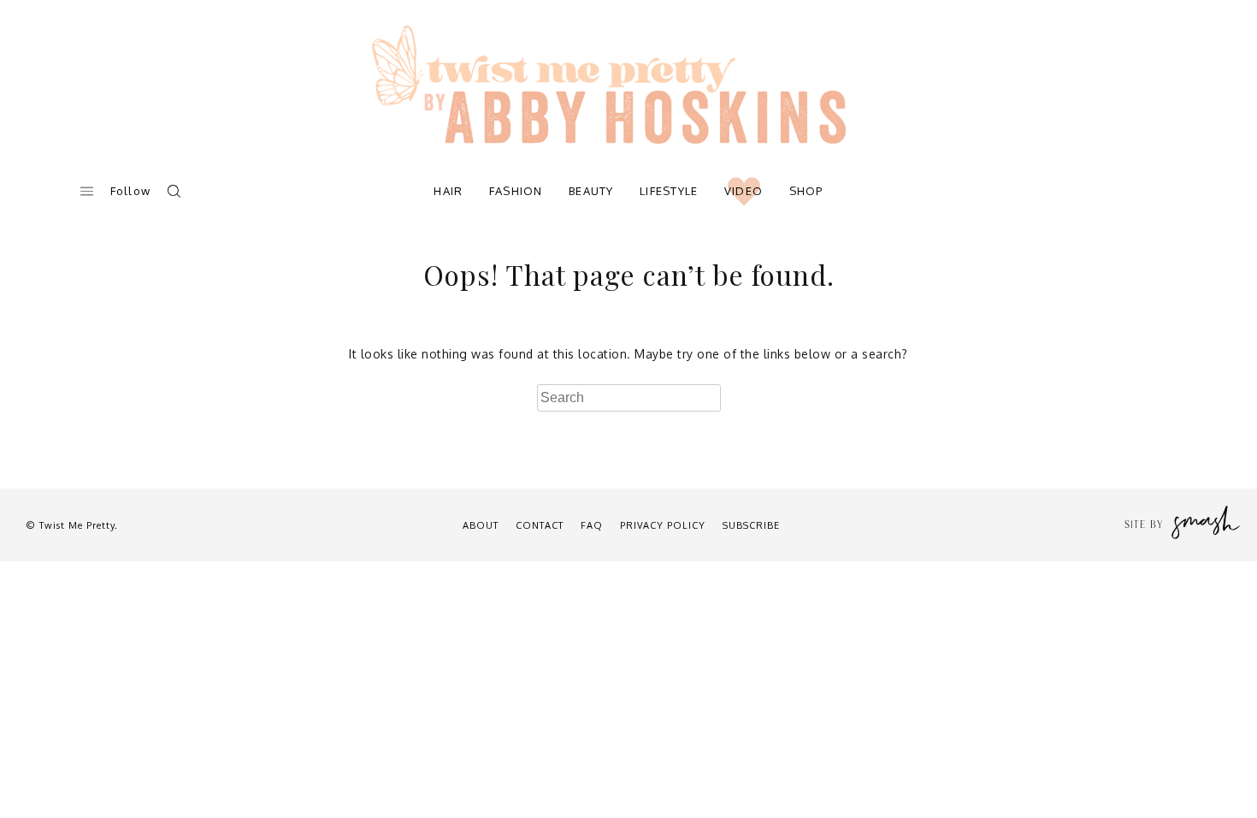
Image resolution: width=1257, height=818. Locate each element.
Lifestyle (669, 191)
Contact (540, 525)
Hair (448, 191)
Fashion (516, 191)
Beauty (591, 191)
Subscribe (751, 525)
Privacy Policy (662, 525)
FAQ (592, 525)
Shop (806, 191)
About (481, 525)
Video (744, 191)
